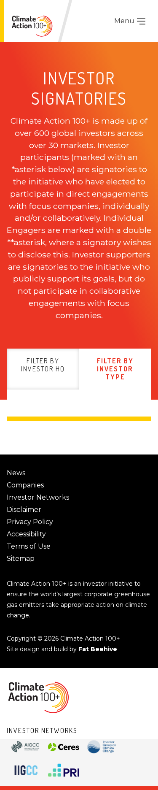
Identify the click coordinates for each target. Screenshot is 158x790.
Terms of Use (29, 546)
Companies (25, 485)
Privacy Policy (30, 522)
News (16, 473)
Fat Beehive (97, 649)
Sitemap (21, 559)
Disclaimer (24, 510)
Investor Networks (38, 497)
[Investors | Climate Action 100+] (32, 26)
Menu (125, 21)
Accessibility (26, 534)
